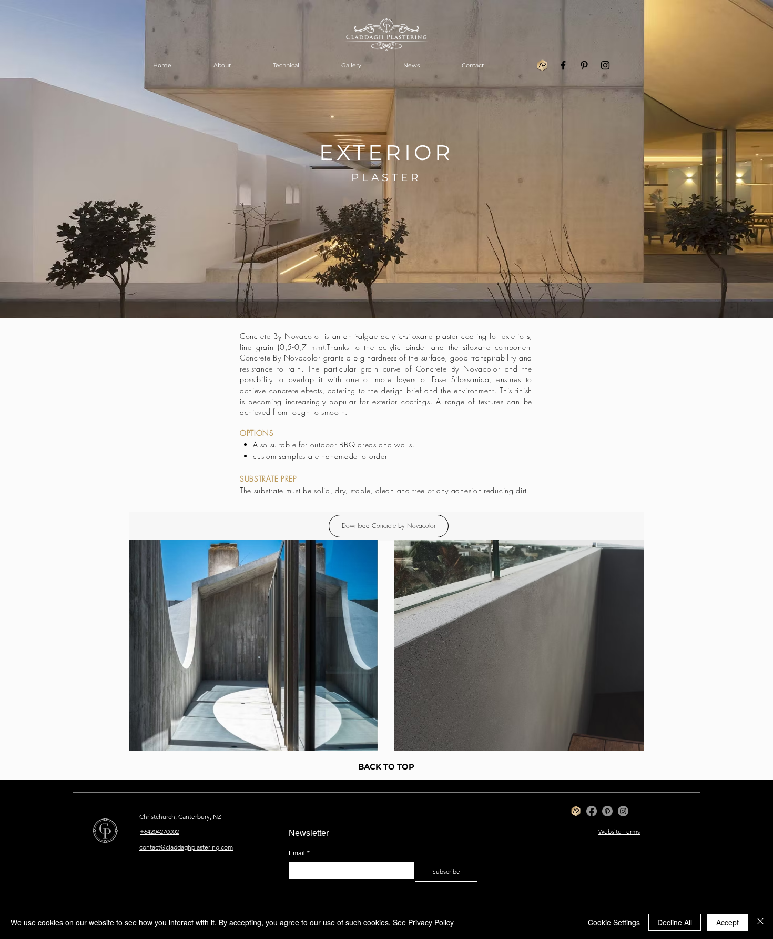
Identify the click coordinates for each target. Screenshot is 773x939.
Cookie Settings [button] (614, 922)
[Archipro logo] (542, 65)
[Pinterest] (607, 811)
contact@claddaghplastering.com (186, 847)
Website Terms (619, 831)
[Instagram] (623, 811)
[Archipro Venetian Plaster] (576, 811)
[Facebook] (591, 811)
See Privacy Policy (423, 922)
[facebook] (563, 65)
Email (299, 853)
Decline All (674, 922)
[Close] (760, 922)
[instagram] (605, 65)
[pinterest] (584, 65)
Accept (727, 922)
